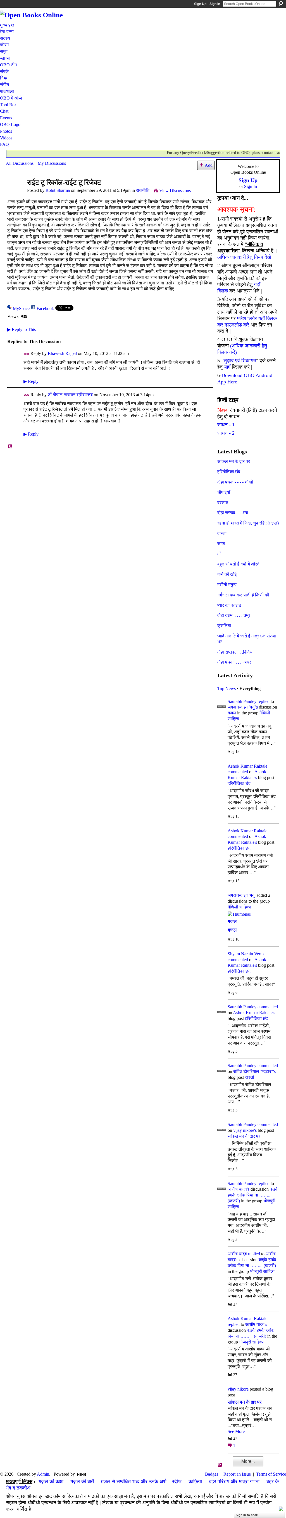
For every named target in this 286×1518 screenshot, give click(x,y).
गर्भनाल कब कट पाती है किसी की (243, 595)
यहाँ (227, 367)
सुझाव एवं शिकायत (239, 360)
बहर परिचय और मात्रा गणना (234, 1481)
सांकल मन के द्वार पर (233, 461)
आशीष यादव (237, 1253)
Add (209, 165)
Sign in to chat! (247, 1515)
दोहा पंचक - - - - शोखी (235, 482)
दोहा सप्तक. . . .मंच (232, 512)
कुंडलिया (224, 625)
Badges (211, 1474)
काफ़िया (195, 1481)
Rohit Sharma (58, 190)
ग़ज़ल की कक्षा (51, 1481)
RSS (10, 446)
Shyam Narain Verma (247, 953)
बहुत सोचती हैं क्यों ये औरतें (238, 564)
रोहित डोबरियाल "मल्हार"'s (254, 1071)
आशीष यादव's (238, 1189)
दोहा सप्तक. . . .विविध (234, 652)
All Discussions (20, 163)
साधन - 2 (226, 433)
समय (221, 543)
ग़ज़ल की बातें (82, 1481)
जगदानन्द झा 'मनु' (241, 895)
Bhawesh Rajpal (62, 353)
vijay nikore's (245, 1130)
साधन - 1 (226, 424)
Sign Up (200, 4)
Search (280, 3)
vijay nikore (238, 1389)
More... (248, 1461)
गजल (232, 712)
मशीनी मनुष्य (227, 584)
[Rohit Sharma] (15, 193)
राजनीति (142, 190)
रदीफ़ (177, 1481)
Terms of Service (271, 1474)
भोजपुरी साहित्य (262, 1271)
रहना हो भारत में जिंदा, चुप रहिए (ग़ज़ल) (248, 523)
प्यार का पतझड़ (229, 605)
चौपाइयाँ (223, 492)
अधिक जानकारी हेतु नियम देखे (244, 257)
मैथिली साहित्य (239, 907)
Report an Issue (237, 1474)
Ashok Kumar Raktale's (254, 1012)
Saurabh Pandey (242, 701)
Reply (31, 381)
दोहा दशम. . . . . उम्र (233, 615)
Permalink (26, 354)
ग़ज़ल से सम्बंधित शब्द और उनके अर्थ (133, 1481)
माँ (219, 554)
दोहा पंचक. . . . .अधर (234, 662)
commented (238, 771)
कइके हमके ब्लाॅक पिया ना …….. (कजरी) (253, 1195)
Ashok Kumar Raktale (247, 766)
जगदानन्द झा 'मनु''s (243, 707)
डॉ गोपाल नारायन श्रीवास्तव (70, 394)
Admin (43, 1474)
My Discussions (52, 163)
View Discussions (175, 190)
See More (236, 1431)
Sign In (214, 4)
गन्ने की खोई (227, 574)
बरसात (222, 502)
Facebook (45, 308)
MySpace (21, 308)
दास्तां (222, 533)
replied (264, 701)
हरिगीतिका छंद (228, 471)
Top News (226, 688)
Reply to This (21, 329)
